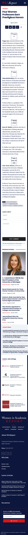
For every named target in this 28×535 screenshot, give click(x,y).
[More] (21, 27)
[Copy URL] (17, 27)
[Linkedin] (10, 27)
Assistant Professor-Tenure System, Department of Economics (17, 376)
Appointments (6, 312)
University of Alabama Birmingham (10, 203)
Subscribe (15, 520)
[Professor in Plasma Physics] (5, 385)
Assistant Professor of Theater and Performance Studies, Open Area (17, 405)
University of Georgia (7, 205)
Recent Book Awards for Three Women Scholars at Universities (13, 290)
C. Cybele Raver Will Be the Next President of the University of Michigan (13, 280)
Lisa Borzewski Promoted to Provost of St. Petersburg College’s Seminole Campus (13, 486)
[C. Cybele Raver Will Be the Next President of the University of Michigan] (14, 263)
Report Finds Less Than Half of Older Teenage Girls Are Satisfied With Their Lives (14, 482)
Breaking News (6, 284)
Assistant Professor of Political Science (16, 366)
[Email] (13, 27)
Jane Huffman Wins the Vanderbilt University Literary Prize (12, 318)
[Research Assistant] (5, 395)
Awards (5, 8)
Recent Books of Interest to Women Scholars (12, 491)
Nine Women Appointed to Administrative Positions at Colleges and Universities (11, 308)
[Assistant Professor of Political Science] (5, 366)
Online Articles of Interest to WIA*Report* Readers (13, 495)
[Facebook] (6, 27)
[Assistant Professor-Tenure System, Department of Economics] (5, 376)
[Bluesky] (3, 453)
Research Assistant (15, 395)
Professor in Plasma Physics (15, 385)
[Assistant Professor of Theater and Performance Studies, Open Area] (5, 404)
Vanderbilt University (18, 205)
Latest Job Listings (9, 359)
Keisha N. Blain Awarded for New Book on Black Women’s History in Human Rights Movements (14, 299)
